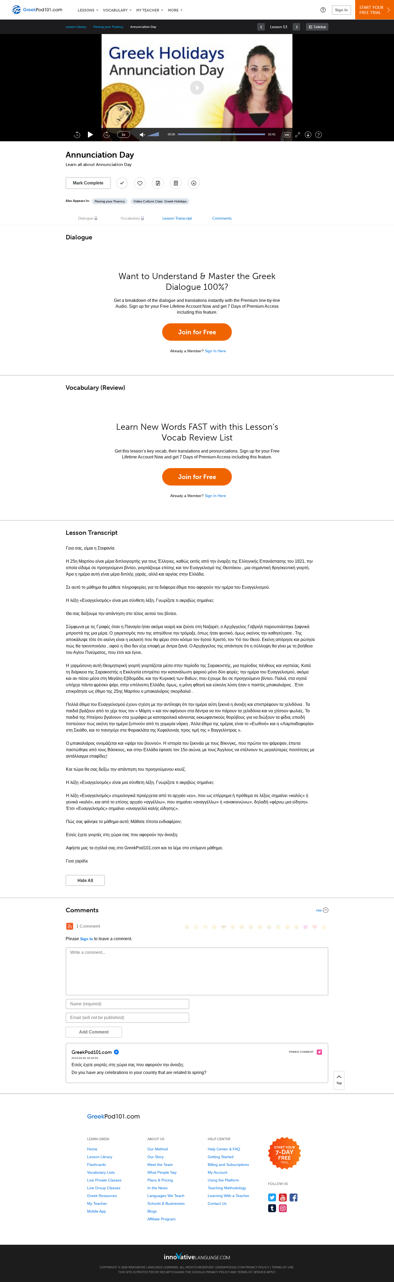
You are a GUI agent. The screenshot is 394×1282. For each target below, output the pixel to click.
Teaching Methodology (227, 1188)
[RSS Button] (70, 926)
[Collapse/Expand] (197, 910)
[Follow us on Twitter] (272, 1197)
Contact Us (217, 1203)
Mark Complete (88, 183)
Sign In (341, 10)
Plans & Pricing (160, 1180)
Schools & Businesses (166, 1203)
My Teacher (147, 10)
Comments (222, 218)
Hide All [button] (85, 880)
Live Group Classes (103, 1188)
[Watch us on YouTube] (283, 1197)
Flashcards (96, 1164)
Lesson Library (76, 27)
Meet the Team (160, 1164)
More (173, 10)
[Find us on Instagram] (283, 1208)
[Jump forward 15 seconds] (106, 134)
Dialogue (85, 218)
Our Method (157, 1149)
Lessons (86, 10)
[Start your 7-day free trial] (284, 1153)
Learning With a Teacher (228, 1196)
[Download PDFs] (176, 183)
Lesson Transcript (177, 218)
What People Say (162, 1172)
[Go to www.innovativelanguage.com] (197, 1255)
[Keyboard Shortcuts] (318, 134)
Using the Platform (223, 1180)
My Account (217, 1172)
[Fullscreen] (297, 134)
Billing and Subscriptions (228, 1164)
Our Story (155, 1157)
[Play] (90, 134)
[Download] (308, 134)
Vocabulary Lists (101, 1172)
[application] (197, 87)
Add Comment (94, 1032)
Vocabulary (115, 10)
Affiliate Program (161, 1219)
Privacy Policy (257, 1267)
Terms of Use (282, 1267)
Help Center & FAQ (224, 1149)
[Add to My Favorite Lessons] (140, 183)
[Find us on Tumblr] (272, 1208)
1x (123, 134)
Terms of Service (251, 1272)
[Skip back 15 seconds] (77, 134)
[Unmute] (142, 134)
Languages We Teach (165, 1196)
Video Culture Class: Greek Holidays (160, 201)
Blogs (152, 1211)
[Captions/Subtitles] (287, 134)
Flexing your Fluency (108, 27)
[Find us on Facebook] (293, 1197)
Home (92, 1149)
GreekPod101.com (229, 1267)
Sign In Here (215, 351)
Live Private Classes (104, 1180)
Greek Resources (102, 1196)
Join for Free (197, 332)
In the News (157, 1188)
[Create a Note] (158, 183)
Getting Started (220, 1157)
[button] (323, 9)
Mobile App (96, 1211)
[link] (261, 27)
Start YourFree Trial (371, 10)
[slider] (154, 134)
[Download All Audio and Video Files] (194, 183)
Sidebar (320, 27)
